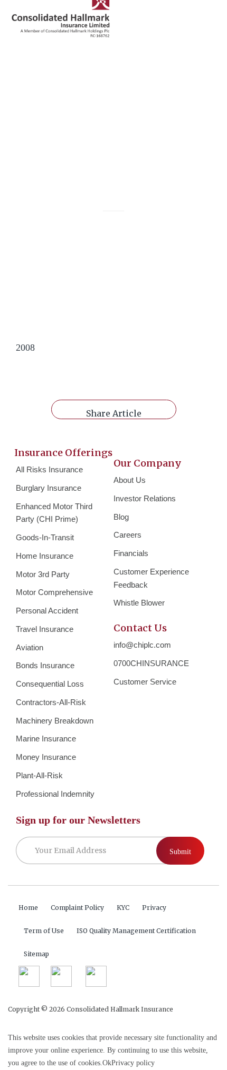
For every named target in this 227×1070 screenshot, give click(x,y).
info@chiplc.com (142, 644)
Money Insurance (46, 756)
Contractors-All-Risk (51, 702)
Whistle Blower (139, 602)
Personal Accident (47, 610)
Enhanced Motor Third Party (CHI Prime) (54, 513)
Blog (121, 516)
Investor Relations (145, 498)
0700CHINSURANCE (151, 663)
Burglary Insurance (48, 487)
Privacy (154, 908)
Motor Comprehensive (54, 592)
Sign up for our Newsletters (78, 820)
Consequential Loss (50, 683)
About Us (130, 479)
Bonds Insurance (45, 665)
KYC (123, 908)
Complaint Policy (77, 908)
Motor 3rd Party (43, 574)
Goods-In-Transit (45, 537)
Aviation (29, 647)
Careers (127, 534)
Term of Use (44, 931)
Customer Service (145, 681)
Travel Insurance (44, 629)
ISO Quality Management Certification (136, 931)
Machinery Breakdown (54, 720)
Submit (180, 852)
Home (28, 908)
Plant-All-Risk (39, 775)
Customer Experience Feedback (151, 578)
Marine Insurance (46, 738)
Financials (131, 553)
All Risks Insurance (49, 469)
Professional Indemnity (55, 793)
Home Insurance (44, 555)
